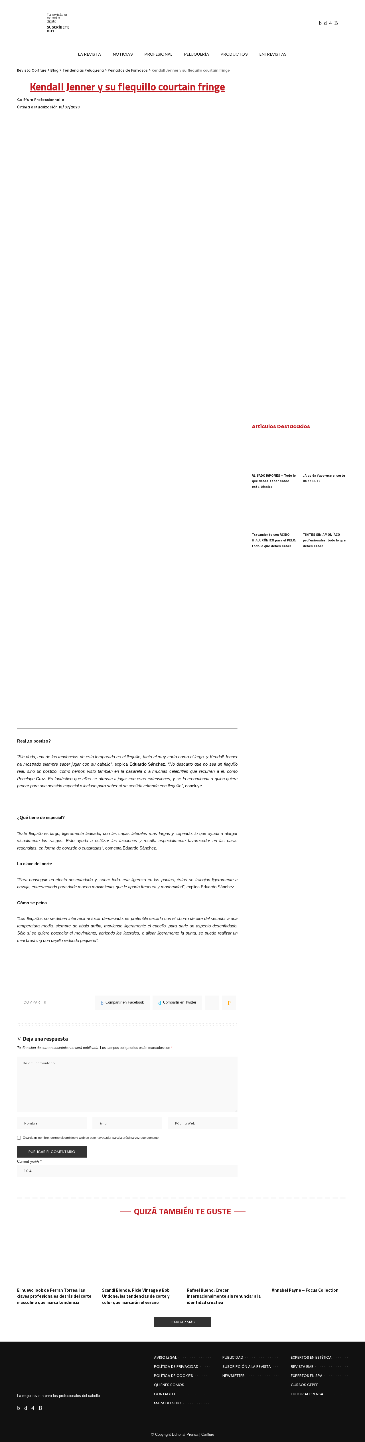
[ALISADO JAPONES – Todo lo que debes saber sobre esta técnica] (274, 453)
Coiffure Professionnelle (40, 100)
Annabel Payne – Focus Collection (305, 1290)
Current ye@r (29, 1161)
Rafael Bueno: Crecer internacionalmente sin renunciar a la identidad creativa (224, 1296)
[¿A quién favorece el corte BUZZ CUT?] (325, 453)
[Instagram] (330, 23)
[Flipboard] (342, 23)
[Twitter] (325, 23)
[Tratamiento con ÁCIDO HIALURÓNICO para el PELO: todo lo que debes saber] (274, 512)
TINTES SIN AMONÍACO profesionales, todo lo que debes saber (324, 540)
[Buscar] (344, 54)
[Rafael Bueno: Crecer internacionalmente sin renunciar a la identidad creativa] (225, 1254)
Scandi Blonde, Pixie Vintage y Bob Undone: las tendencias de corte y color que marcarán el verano (136, 1296)
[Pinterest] (212, 1003)
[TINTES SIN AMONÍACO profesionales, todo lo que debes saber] (325, 512)
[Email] (229, 1003)
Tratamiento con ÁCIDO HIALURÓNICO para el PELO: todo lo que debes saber (274, 540)
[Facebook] (320, 23)
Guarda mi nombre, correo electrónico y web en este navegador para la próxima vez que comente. (91, 1137)
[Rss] (336, 23)
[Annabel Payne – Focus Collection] (310, 1254)
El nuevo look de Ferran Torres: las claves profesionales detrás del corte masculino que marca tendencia (54, 1296)
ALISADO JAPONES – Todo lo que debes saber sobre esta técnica (274, 481)
